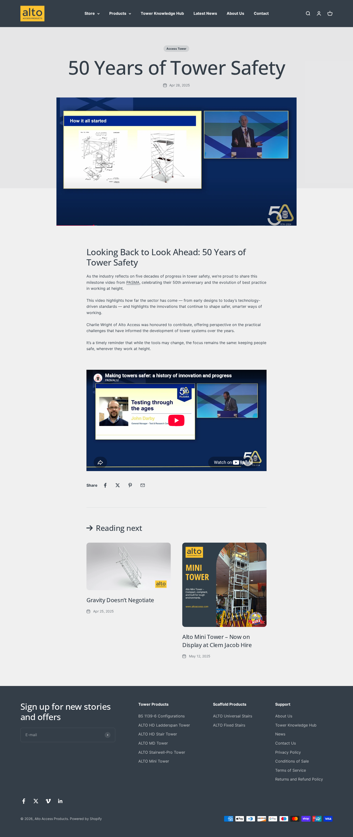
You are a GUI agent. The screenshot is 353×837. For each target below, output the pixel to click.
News (280, 734)
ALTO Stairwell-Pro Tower (161, 752)
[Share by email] (142, 485)
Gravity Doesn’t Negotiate (120, 600)
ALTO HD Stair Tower (157, 734)
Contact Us (285, 743)
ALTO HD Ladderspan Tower (164, 725)
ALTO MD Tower (153, 743)
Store (90, 13)
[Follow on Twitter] (36, 801)
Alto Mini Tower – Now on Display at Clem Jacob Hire (217, 641)
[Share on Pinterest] (130, 485)
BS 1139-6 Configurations (161, 716)
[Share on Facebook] (105, 485)
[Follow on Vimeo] (48, 801)
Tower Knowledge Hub (162, 13)
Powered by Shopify (86, 819)
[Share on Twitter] (117, 485)
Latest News (205, 13)
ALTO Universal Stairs (232, 716)
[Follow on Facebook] (23, 801)
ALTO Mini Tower (153, 761)
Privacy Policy (288, 752)
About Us (235, 13)
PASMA (133, 282)
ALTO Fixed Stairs (229, 725)
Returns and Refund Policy (299, 779)
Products (117, 13)
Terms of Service (290, 770)
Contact (261, 13)
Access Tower (176, 48)
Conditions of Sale (292, 761)
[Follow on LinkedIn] (60, 801)
